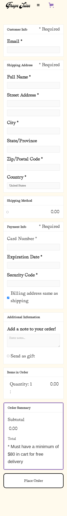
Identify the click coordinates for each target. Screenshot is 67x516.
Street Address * (23, 95)
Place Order (33, 481)
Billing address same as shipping (34, 297)
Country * (16, 177)
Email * (14, 41)
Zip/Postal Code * (25, 158)
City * (13, 122)
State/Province (22, 140)
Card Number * (22, 238)
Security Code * (22, 274)
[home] (17, 5)
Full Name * (19, 76)
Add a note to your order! (32, 328)
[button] (38, 5)
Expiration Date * (24, 256)
